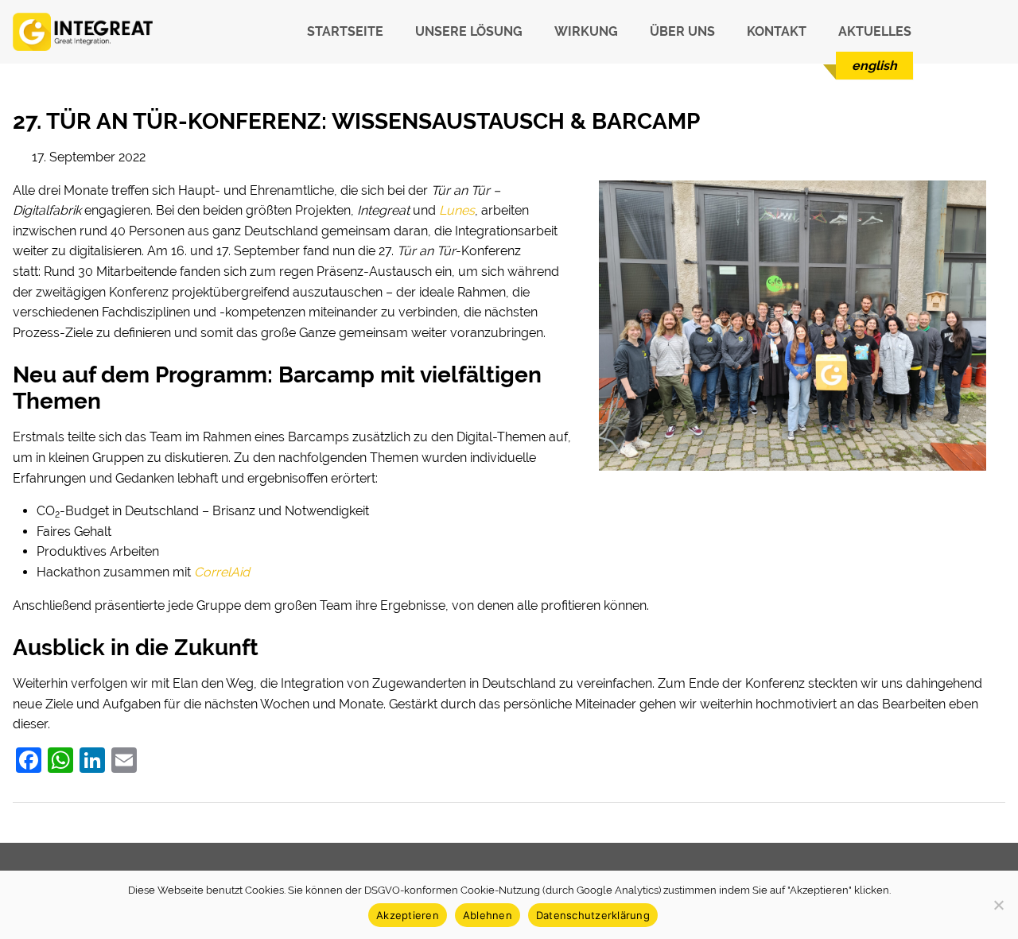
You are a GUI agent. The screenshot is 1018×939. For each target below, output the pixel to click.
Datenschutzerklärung (593, 915)
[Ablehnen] (998, 905)
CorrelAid (222, 572)
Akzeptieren (407, 915)
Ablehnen (487, 915)
